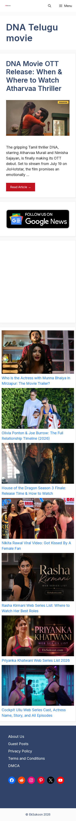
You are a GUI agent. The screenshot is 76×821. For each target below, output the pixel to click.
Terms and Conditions (26, 758)
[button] (49, 6)
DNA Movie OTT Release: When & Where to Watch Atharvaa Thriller (34, 76)
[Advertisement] (38, 282)
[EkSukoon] (8, 6)
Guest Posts (18, 744)
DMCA (14, 766)
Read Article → (20, 187)
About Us (16, 736)
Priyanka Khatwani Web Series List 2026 (36, 660)
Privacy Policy (20, 751)
